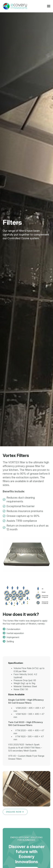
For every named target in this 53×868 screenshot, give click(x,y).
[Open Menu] (48, 6)
